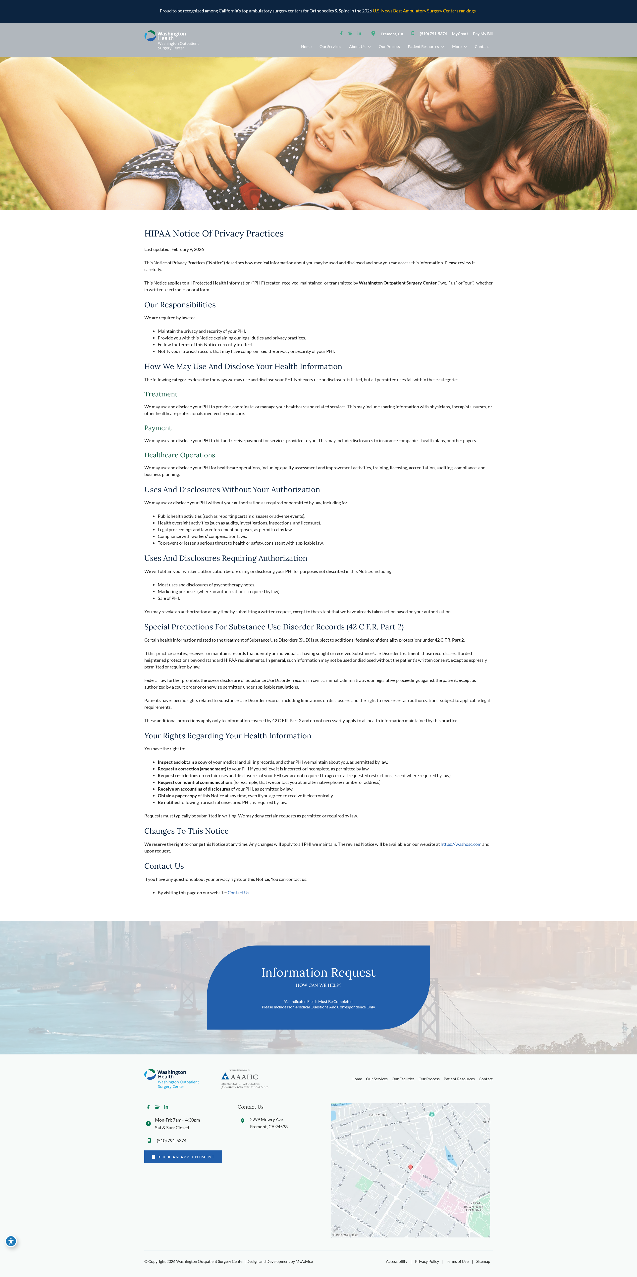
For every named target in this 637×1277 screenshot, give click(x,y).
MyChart (460, 33)
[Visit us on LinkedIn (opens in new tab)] (359, 33)
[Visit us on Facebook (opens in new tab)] (341, 33)
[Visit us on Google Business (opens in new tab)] (350, 33)
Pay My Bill (483, 33)
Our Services (377, 1078)
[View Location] (374, 33)
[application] (368, 46)
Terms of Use (458, 1261)
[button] (183, 1156)
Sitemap (483, 1261)
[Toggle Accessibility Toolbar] (11, 1241)
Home (357, 1078)
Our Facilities (403, 1078)
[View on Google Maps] (410, 1170)
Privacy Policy (427, 1261)
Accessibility (396, 1261)
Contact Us (238, 892)
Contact (486, 1078)
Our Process (429, 1078)
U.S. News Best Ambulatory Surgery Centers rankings (425, 10)
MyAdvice (304, 1261)
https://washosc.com (461, 844)
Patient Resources (459, 1078)
